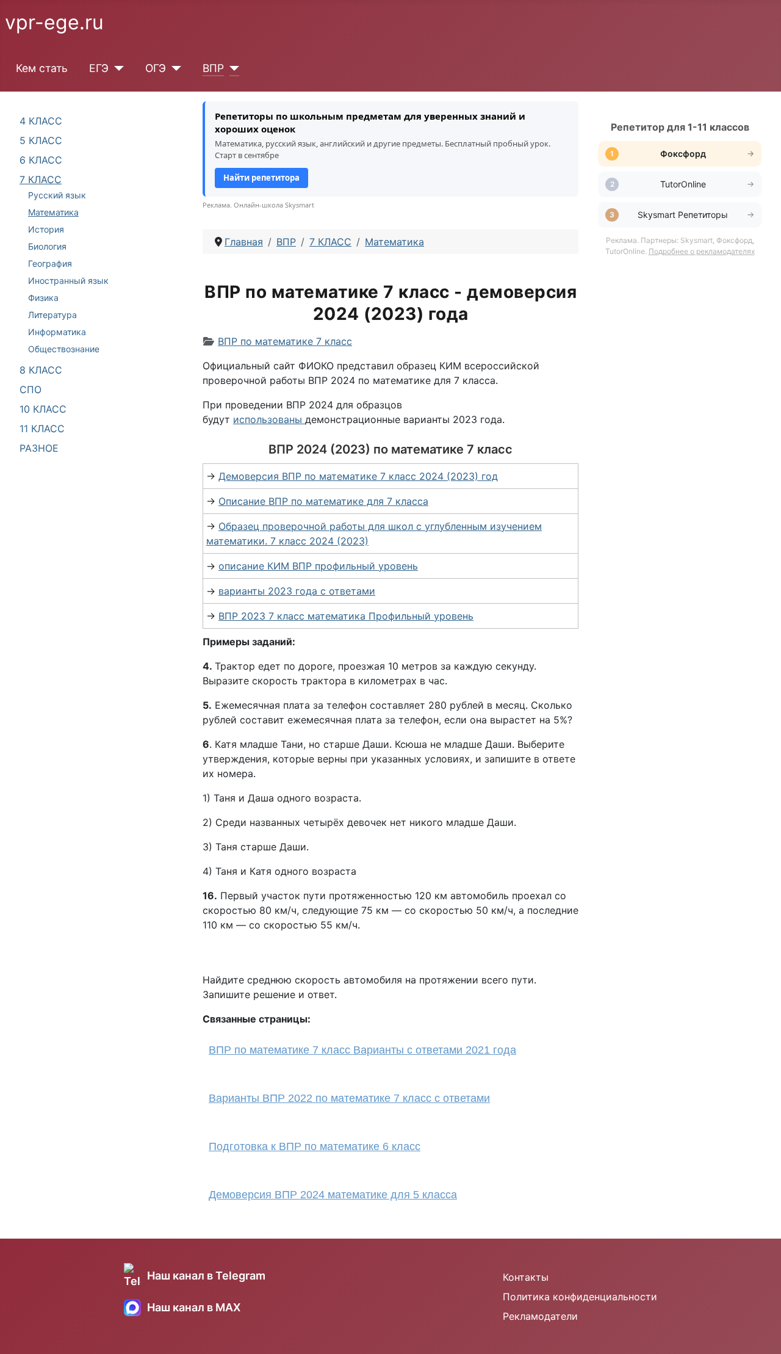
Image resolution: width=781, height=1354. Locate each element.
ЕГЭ (99, 68)
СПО (30, 389)
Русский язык (57, 195)
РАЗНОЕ (39, 448)
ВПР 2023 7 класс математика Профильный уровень (345, 616)
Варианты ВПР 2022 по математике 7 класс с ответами (349, 1098)
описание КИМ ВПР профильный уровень (318, 566)
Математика (53, 212)
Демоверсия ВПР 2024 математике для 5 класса (333, 1195)
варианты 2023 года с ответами (296, 591)
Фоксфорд (683, 153)
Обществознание (63, 349)
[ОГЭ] (173, 68)
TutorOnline (683, 184)
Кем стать (42, 68)
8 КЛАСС (41, 370)
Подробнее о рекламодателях (702, 251)
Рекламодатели (540, 1316)
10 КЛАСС (43, 409)
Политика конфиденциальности (580, 1297)
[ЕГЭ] (116, 68)
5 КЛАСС (41, 140)
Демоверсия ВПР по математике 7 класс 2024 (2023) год (358, 476)
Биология (47, 246)
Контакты (526, 1277)
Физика (43, 297)
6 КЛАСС (41, 160)
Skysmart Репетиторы (683, 214)
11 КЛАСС (42, 428)
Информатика (57, 332)
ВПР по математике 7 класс (285, 341)
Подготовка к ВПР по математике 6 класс (314, 1146)
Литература (52, 315)
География (50, 263)
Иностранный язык (68, 280)
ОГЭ (155, 68)
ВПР (213, 68)
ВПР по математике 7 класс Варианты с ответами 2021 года (362, 1050)
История (46, 229)
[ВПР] (231, 68)
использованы (267, 419)
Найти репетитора (261, 177)
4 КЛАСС (41, 121)
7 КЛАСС (41, 179)
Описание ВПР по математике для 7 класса (323, 501)
